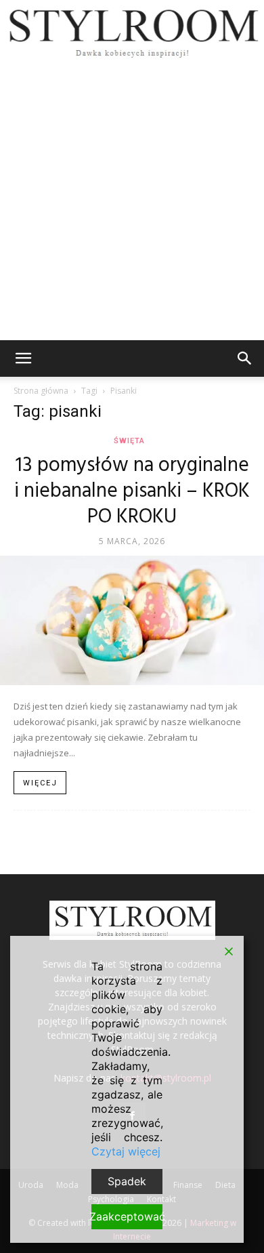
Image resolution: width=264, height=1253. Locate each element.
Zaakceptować (126, 1216)
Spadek (127, 1181)
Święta (129, 440)
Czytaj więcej (125, 1151)
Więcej (40, 783)
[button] (23, 358)
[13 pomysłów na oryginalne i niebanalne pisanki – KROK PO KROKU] (132, 620)
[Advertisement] (132, 201)
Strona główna (41, 390)
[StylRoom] (132, 31)
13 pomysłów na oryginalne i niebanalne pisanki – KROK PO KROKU (132, 491)
